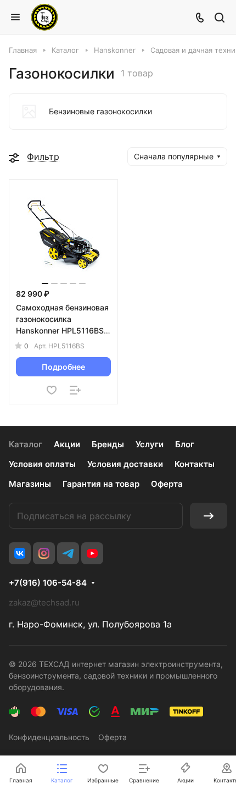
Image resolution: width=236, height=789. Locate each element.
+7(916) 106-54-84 (48, 583)
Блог (184, 444)
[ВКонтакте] (20, 553)
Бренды (108, 444)
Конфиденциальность (49, 737)
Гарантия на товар (101, 484)
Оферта (167, 484)
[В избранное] (51, 390)
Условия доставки (125, 464)
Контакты (195, 464)
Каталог (25, 444)
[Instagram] (44, 553)
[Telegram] (68, 553)
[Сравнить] (75, 390)
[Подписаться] (208, 516)
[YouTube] (92, 553)
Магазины (30, 484)
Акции (67, 444)
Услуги (150, 444)
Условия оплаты (42, 464)
